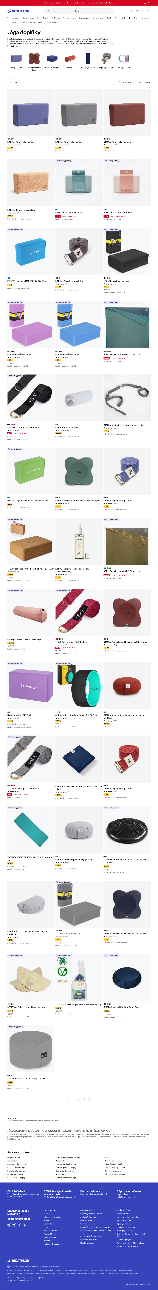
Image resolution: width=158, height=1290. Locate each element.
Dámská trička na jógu (114, 1171)
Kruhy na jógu (124, 68)
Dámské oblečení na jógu (115, 1161)
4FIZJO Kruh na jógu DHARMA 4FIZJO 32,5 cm (76, 715)
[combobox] (143, 82)
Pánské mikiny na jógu (16, 1178)
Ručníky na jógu (88, 68)
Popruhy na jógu (106, 68)
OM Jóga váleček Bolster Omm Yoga (24, 640)
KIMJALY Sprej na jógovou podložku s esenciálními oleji (73, 570)
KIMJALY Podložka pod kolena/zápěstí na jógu (77, 500)
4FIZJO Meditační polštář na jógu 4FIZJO (26, 1078)
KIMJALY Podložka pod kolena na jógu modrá (125, 934)
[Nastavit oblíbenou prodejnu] (131, 11)
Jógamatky (12, 1161)
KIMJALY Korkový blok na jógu (21, 210)
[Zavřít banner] (149, 3)
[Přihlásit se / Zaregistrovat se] (142, 11)
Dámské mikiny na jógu (65, 1171)
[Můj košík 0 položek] (148, 11)
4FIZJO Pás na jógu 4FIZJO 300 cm (23, 427)
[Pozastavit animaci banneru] (145, 3)
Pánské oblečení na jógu (66, 1164)
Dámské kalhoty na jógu (115, 1168)
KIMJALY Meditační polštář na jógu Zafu (73, 859)
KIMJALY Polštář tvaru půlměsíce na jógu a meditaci (27, 932)
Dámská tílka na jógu (16, 1171)
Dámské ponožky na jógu (66, 1168)
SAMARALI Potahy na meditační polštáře (26, 1007)
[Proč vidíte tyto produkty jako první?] (119, 82)
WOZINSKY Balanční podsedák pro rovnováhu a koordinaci (126, 860)
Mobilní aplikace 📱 (123, 18)
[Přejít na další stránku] (87, 1099)
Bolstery (70, 68)
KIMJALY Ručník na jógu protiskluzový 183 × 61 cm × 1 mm (78, 787)
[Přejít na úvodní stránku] (18, 11)
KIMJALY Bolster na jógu (66, 427)
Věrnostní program (141, 18)
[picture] (30, 112)
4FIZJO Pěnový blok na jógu (116, 281)
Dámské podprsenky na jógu (68, 1157)
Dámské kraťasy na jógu (115, 1174)
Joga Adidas (61, 1174)
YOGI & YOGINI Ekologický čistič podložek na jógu (78, 1005)
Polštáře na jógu (52, 68)
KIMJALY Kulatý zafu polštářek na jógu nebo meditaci (124, 716)
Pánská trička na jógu (16, 1168)
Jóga (107, 1157)
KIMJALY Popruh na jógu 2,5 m (69, 281)
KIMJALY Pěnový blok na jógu (21, 142)
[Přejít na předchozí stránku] (71, 1099)
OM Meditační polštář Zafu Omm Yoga (121, 1007)
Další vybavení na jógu (34, 69)
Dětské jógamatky (15, 1174)
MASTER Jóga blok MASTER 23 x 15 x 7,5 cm (27, 281)
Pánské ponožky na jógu (66, 1178)
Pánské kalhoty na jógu (114, 1164)
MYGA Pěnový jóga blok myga (69, 212)
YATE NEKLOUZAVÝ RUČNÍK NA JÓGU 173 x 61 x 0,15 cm (30, 858)
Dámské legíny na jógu (16, 1164)
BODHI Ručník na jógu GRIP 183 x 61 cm (122, 354)
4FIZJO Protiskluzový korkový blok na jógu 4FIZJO (30, 569)
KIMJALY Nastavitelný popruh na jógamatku (124, 425)
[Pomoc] (136, 11)
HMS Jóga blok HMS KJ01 (19, 715)
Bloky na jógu (16, 68)
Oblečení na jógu (14, 1157)
